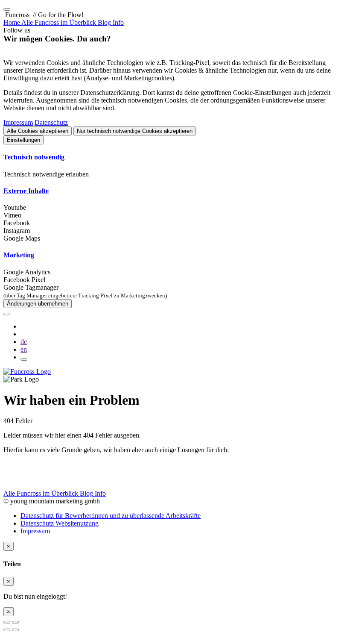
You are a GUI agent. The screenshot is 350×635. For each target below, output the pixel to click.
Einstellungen (23, 140)
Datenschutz (51, 122)
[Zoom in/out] (15, 622)
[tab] (175, 157)
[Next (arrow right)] (15, 630)
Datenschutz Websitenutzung (59, 523)
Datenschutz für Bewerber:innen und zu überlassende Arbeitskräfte (110, 515)
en (23, 349)
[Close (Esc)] (6, 622)
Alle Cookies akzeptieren (37, 131)
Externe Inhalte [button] (26, 190)
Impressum (18, 122)
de (23, 341)
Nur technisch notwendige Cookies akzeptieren (134, 131)
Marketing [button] (18, 255)
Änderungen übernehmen (37, 303)
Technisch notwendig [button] (33, 157)
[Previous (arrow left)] (6, 630)
